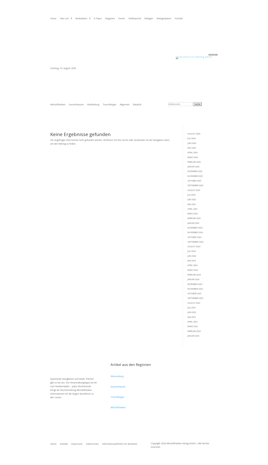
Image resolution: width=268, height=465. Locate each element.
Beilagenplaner (163, 18)
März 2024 (193, 270)
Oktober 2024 (194, 237)
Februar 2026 (194, 162)
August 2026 (194, 133)
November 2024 (195, 232)
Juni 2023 (192, 312)
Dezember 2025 (195, 171)
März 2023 (193, 326)
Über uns (64, 18)
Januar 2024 (193, 279)
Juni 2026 (192, 143)
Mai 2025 (192, 204)
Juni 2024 (192, 256)
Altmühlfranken (57, 104)
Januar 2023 (193, 335)
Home (53, 18)
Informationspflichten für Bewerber (119, 444)
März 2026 (193, 157)
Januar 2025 (193, 223)
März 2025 (193, 213)
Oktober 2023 (194, 293)
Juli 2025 (192, 194)
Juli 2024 (192, 251)
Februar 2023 (194, 331)
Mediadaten (81, 18)
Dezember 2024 (195, 227)
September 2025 (195, 185)
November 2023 (195, 288)
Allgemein (125, 104)
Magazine (110, 18)
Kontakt (179, 18)
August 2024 (194, 246)
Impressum (77, 444)
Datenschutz (92, 444)
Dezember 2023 (195, 284)
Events (121, 18)
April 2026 (192, 152)
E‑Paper (98, 18)
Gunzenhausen (76, 104)
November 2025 (195, 176)
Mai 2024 (192, 260)
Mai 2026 (192, 147)
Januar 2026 (193, 166)
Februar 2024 (194, 274)
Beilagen (148, 18)
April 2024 (192, 265)
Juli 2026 (192, 138)
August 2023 (194, 303)
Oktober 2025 (194, 180)
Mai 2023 (192, 317)
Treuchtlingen (109, 104)
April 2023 (192, 321)
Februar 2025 (194, 218)
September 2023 (195, 298)
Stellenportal (134, 18)
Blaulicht (137, 104)
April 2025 (192, 209)
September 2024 (195, 241)
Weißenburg (93, 104)
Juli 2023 (192, 307)
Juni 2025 (192, 199)
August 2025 (194, 190)
